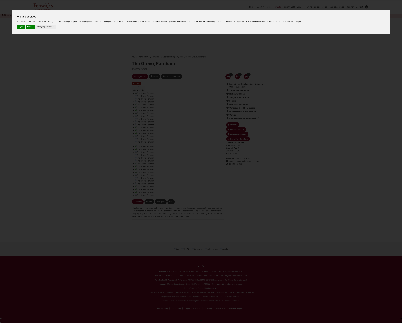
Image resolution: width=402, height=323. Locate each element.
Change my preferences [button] (45, 27)
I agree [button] (21, 27)
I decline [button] (30, 27)
